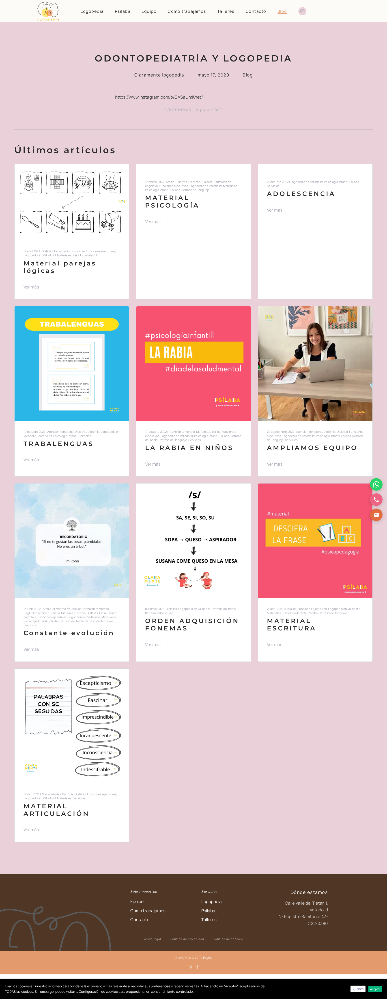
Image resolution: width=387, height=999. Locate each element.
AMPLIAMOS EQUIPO (312, 448)
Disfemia (194, 182)
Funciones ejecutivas (100, 251)
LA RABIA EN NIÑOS (189, 448)
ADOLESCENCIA (301, 193)
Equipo (149, 11)
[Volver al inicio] (48, 11)
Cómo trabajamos (187, 11)
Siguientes (208, 109)
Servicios (273, 186)
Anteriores (179, 109)
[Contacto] (376, 515)
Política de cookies (228, 939)
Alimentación (61, 609)
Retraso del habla (72, 621)
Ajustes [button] (358, 989)
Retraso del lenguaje (195, 190)
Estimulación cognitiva (69, 251)
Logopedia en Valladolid (40, 255)
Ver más (31, 287)
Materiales (64, 255)
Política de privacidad (187, 939)
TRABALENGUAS (59, 444)
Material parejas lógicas (60, 267)
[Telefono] (376, 499)
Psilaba (175, 190)
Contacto (256, 11)
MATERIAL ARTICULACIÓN (57, 809)
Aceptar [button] (375, 989)
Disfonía (80, 613)
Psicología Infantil (85, 255)
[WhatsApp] (376, 484)
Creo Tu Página (202, 958)
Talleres (225, 11)
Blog (282, 11)
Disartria (181, 182)
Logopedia (92, 11)
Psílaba (123, 11)
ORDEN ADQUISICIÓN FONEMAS (192, 624)
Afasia (170, 182)
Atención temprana (60, 432)
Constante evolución (69, 633)
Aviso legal (152, 939)
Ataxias (76, 609)
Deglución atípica (35, 613)
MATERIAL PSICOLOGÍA (172, 201)
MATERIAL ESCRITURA (291, 624)
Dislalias (47, 251)
